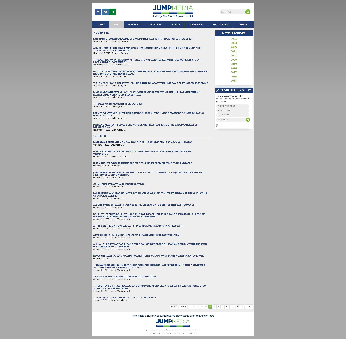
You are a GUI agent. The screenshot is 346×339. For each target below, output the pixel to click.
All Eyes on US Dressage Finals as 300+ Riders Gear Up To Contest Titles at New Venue (143, 204)
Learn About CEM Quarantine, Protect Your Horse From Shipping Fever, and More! (142, 163)
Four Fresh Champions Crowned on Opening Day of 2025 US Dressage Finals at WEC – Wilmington (143, 152)
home (102, 24)
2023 (234, 47)
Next (240, 306)
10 (227, 306)
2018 (234, 68)
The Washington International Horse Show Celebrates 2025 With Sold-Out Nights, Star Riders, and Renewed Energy (146, 61)
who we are (134, 24)
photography (196, 24)
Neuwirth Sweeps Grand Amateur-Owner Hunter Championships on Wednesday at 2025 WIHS (148, 255)
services (175, 24)
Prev (183, 306)
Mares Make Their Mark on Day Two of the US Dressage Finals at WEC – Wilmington (143, 142)
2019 (234, 63)
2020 (234, 59)
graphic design (220, 24)
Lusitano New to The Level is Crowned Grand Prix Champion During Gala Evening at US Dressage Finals (145, 126)
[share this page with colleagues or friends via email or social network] (112, 12)
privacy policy (151, 330)
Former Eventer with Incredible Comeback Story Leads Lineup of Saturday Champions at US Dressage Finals (148, 114)
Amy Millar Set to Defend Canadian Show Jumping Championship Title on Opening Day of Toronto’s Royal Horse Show (146, 49)
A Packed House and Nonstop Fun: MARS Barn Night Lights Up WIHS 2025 (136, 234)
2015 (234, 80)
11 (232, 306)
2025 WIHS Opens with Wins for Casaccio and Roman (124, 276)
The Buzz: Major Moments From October (117, 103)
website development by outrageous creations (182, 330)
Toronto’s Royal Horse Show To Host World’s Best (124, 297)
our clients (155, 24)
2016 (234, 76)
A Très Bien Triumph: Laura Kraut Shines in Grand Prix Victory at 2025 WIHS (138, 225)
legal (160, 330)
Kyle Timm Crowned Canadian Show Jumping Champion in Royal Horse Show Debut (143, 38)
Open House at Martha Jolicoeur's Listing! (118, 184)
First (174, 306)
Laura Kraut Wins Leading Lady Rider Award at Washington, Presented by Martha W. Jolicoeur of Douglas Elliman (150, 194)
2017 (234, 72)
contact (242, 24)
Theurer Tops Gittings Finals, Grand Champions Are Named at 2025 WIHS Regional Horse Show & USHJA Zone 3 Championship (149, 287)
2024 (234, 43)
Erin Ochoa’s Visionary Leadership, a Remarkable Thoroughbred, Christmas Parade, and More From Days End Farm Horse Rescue (150, 72)
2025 (234, 38)
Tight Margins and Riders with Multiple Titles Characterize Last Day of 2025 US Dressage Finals (150, 83)
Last (249, 306)
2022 (234, 51)
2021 (234, 55)
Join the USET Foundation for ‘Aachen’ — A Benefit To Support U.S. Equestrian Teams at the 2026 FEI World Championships (148, 173)
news (116, 24)
